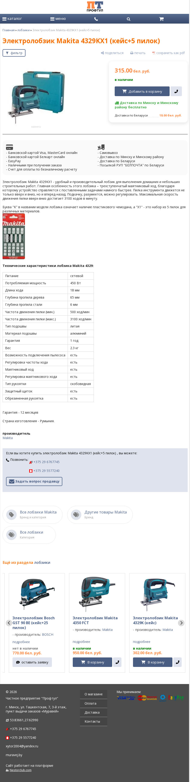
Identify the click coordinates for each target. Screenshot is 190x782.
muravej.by (14, 755)
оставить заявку (35, 662)
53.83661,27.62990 (24, 720)
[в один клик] (176, 91)
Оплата (90, 703)
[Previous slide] (9, 623)
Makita (8, 438)
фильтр (16, 53)
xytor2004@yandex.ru (22, 746)
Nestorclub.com (21, 770)
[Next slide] (181, 623)
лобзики (23, 30)
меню (60, 18)
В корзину (95, 662)
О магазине (94, 694)
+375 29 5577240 (46, 470)
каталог (14, 18)
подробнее (21, 642)
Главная (9, 30)
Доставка (92, 712)
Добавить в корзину (145, 91)
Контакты (92, 721)
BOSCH (47, 634)
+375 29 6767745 (46, 462)
